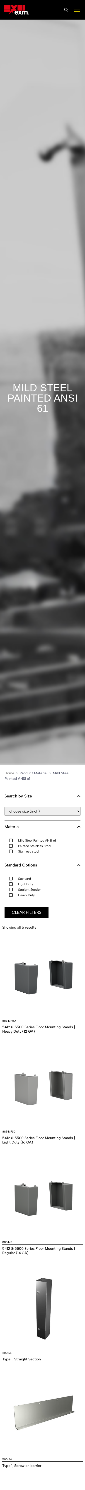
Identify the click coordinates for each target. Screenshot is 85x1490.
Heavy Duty (26, 895)
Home (9, 773)
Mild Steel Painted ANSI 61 (42, 398)
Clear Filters (26, 912)
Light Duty (25, 884)
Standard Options (21, 865)
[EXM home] (16, 9)
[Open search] (65, 9)
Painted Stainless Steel (34, 846)
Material (12, 826)
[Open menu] (76, 9)
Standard (24, 879)
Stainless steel (28, 851)
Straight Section (29, 890)
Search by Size (18, 796)
